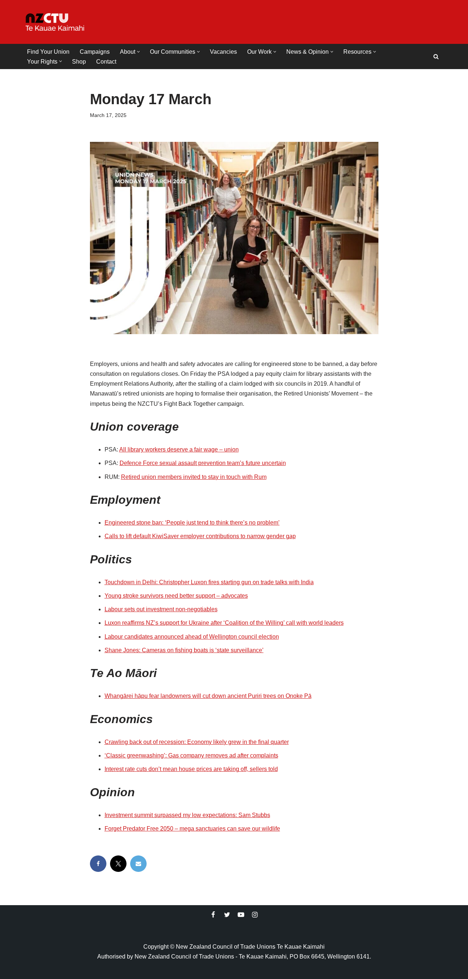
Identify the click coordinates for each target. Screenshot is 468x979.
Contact (106, 61)
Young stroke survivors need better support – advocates (176, 596)
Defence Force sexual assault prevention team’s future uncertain (203, 463)
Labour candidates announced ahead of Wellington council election (192, 637)
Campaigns (95, 52)
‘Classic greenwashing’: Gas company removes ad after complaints (191, 755)
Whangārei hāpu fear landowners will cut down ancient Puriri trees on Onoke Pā (208, 696)
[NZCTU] (55, 22)
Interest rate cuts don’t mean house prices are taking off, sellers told (191, 769)
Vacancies (223, 52)
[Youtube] (241, 915)
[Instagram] (255, 915)
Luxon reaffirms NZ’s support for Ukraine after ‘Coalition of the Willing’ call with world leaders (224, 623)
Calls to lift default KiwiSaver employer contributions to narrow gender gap (200, 536)
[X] (118, 863)
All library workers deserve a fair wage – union (179, 449)
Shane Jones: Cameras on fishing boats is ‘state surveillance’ (184, 650)
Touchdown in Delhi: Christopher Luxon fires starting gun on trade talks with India (209, 582)
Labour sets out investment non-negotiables (161, 609)
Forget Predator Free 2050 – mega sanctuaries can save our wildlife (192, 828)
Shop (79, 61)
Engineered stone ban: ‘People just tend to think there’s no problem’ (192, 522)
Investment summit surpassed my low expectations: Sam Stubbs (187, 815)
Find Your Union (48, 52)
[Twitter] (227, 915)
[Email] (138, 863)
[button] (138, 51)
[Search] (436, 56)
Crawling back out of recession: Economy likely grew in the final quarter (197, 742)
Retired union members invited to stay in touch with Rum (194, 477)
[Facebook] (98, 863)
